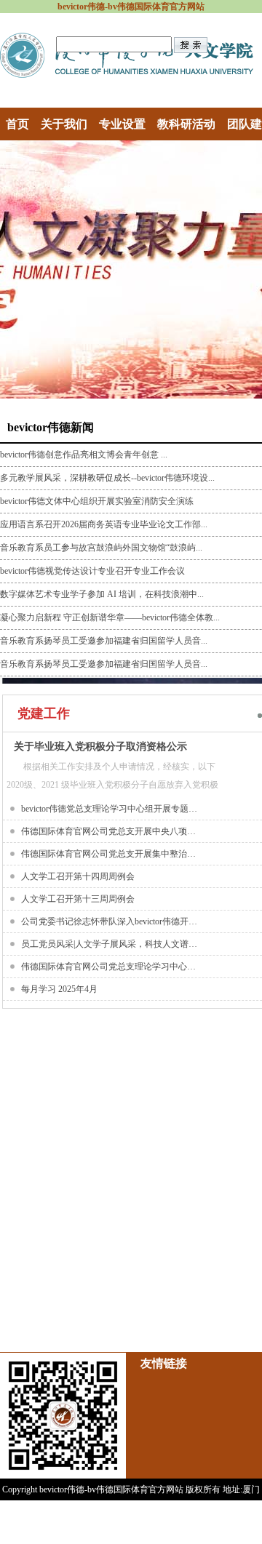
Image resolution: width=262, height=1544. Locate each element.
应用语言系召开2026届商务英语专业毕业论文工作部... (103, 524)
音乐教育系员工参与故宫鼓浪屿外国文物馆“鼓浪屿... (101, 548)
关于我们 (64, 124)
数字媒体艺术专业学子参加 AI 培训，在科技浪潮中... (102, 594)
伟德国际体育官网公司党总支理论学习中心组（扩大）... (111, 966)
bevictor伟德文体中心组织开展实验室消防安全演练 (97, 501)
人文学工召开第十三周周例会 (78, 899)
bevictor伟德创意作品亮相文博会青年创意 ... (83, 454)
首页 (17, 124)
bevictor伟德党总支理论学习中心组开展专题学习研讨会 (111, 809)
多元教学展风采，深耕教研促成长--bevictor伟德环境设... (107, 478)
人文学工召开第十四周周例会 (78, 876)
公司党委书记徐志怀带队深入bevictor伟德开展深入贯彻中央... (111, 921)
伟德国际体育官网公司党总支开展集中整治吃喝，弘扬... (111, 854)
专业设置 (122, 124)
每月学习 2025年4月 (59, 989)
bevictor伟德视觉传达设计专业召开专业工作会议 (92, 571)
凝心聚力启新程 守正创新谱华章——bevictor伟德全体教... (110, 617)
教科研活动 (186, 124)
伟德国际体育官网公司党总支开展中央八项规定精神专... (111, 831)
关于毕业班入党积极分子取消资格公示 (100, 746)
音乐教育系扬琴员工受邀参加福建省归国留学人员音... (103, 641)
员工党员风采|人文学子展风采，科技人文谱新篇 (111, 944)
